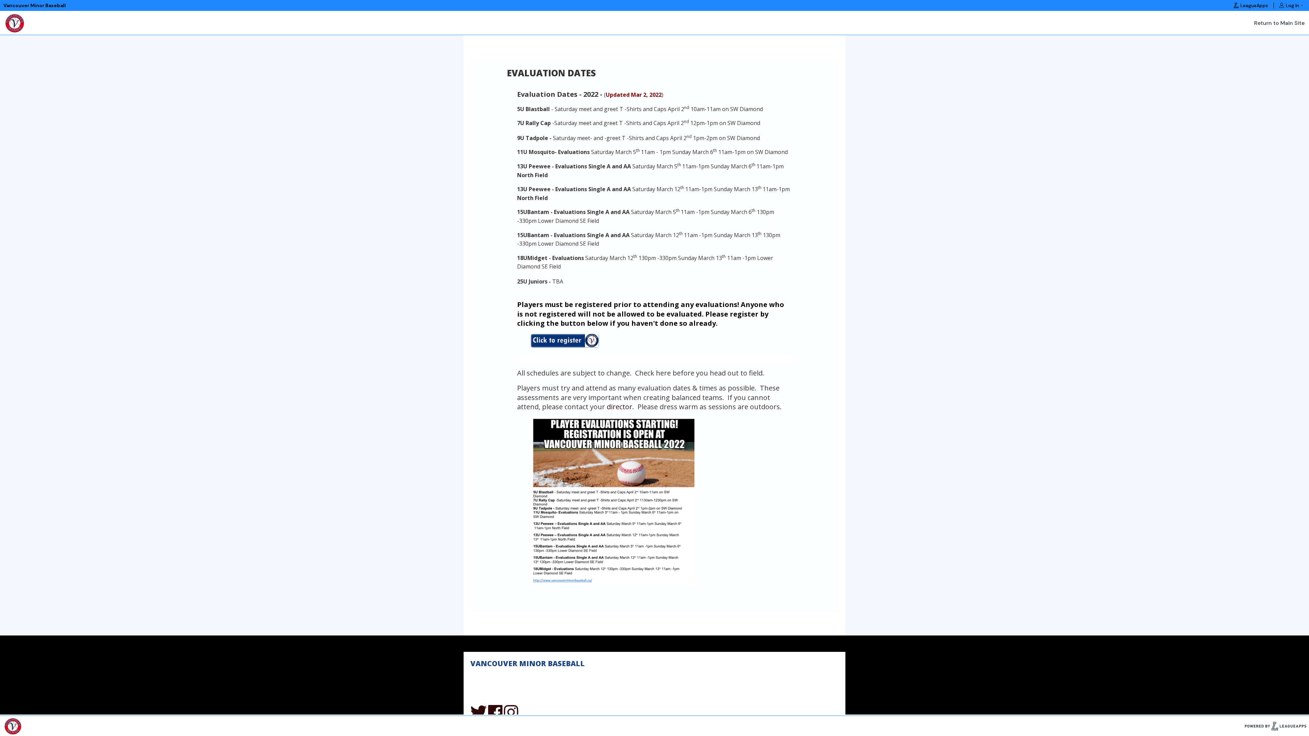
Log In (1292, 5)
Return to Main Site (1279, 23)
